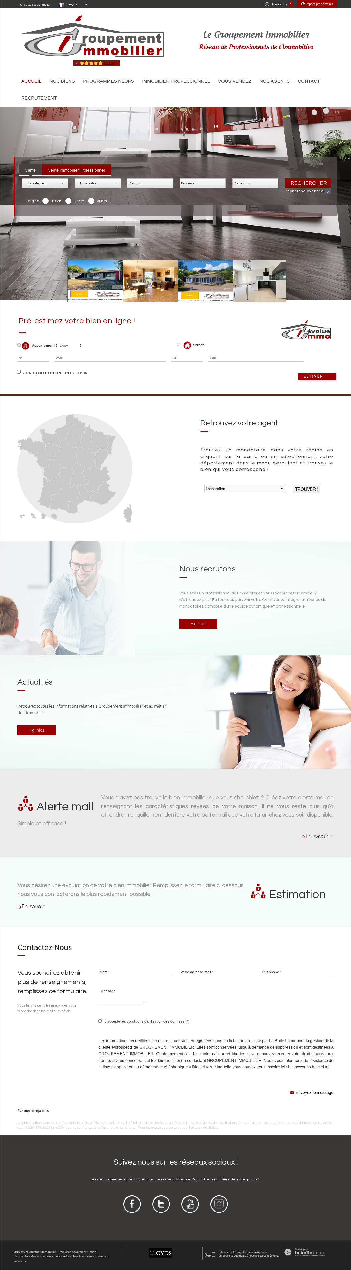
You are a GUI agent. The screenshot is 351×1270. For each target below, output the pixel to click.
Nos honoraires (83, 1256)
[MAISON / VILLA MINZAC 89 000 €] (91, 281)
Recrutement (39, 98)
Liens (57, 1256)
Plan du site (21, 1256)
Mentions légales (41, 1256)
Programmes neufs (108, 81)
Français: (72, 4)
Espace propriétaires (319, 4)
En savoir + (320, 836)
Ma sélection (282, 4)
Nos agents (275, 81)
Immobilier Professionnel (176, 81)
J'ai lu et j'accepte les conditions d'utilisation (54, 373)
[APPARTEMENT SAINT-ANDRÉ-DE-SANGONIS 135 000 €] (256, 281)
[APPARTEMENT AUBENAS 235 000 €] (146, 281)
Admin (67, 1256)
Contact (309, 81)
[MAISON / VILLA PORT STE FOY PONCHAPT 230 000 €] (201, 281)
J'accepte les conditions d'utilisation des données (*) (147, 1021)
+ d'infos (198, 624)
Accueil (31, 81)
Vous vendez (234, 81)
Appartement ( (44, 345)
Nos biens (62, 81)
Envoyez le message (314, 1092)
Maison (199, 345)
